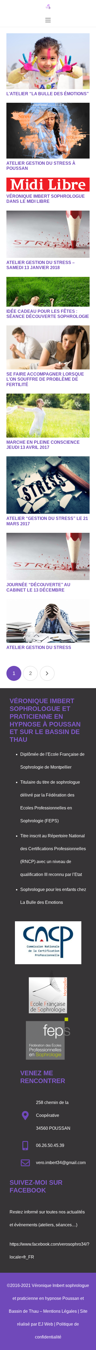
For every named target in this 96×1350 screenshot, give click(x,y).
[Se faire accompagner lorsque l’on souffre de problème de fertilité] (48, 347)
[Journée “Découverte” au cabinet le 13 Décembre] (48, 556)
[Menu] (48, 20)
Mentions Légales (60, 1311)
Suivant (47, 673)
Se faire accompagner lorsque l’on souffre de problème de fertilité (45, 379)
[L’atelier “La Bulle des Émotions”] (48, 61)
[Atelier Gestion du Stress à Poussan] (48, 131)
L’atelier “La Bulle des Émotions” (47, 93)
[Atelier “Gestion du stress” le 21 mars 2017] (48, 485)
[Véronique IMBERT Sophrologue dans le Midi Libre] (48, 185)
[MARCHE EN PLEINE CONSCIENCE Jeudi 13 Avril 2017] (48, 416)
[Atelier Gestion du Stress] (48, 621)
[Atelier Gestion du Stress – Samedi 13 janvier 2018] (48, 234)
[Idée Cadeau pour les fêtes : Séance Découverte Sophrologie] (48, 292)
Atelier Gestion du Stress (38, 647)
